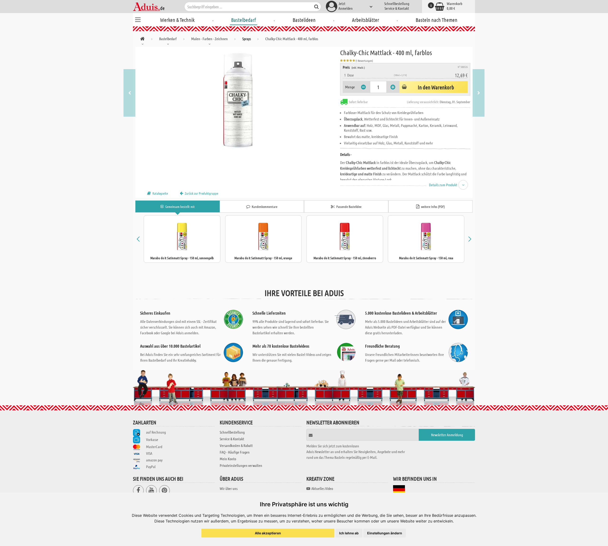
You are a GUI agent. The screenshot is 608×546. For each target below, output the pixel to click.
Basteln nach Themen (436, 20)
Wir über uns (229, 488)
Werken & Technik (177, 20)
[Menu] (137, 19)
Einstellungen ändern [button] (384, 533)
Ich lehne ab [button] (349, 533)
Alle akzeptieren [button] (268, 533)
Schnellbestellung (396, 3)
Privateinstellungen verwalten (241, 465)
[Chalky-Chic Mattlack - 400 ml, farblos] (238, 100)
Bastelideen (304, 20)
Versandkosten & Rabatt (236, 445)
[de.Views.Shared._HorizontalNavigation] (142, 40)
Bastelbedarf (243, 20)
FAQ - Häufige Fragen (235, 452)
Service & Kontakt (397, 8)
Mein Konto (228, 458)
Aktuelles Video (322, 488)
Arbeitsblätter (365, 20)
